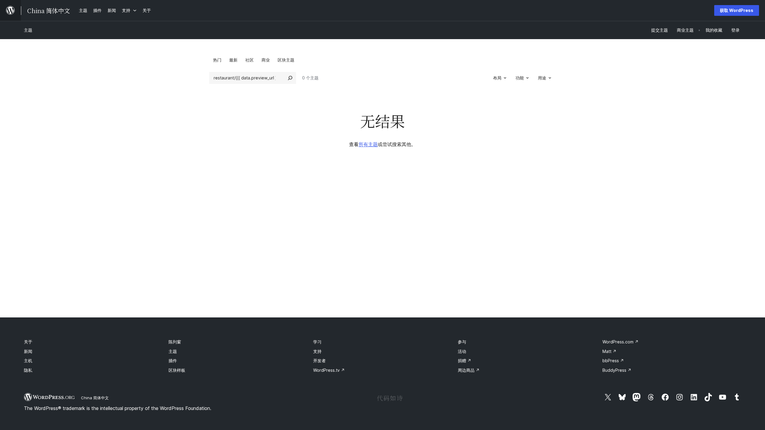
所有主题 (368, 144)
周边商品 (469, 370)
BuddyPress (616, 370)
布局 (497, 77)
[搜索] (290, 78)
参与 (462, 341)
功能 (519, 77)
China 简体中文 (95, 397)
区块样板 (177, 370)
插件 (173, 360)
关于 (28, 341)
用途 (542, 77)
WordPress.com (620, 341)
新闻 (28, 351)
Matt (609, 351)
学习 (317, 341)
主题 (28, 30)
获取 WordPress (736, 10)
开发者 (319, 360)
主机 (28, 360)
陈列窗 (175, 341)
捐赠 (464, 360)
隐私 (28, 370)
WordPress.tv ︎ (329, 370)
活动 (462, 351)
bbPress (613, 360)
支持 (317, 351)
